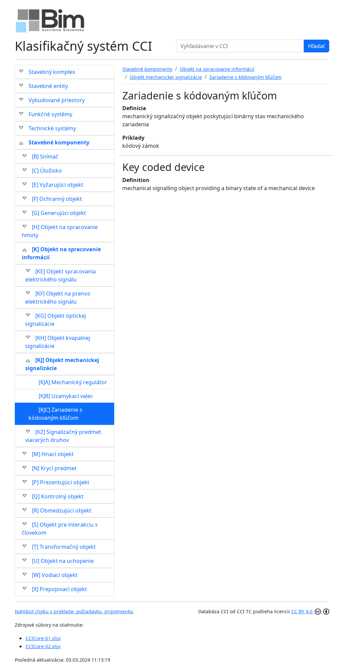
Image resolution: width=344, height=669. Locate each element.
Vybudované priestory (57, 100)
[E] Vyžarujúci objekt (57, 184)
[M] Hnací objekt (53, 454)
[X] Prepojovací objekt (59, 589)
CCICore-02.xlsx (43, 646)
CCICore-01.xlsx (43, 638)
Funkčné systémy (50, 114)
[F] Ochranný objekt (57, 199)
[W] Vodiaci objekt (55, 575)
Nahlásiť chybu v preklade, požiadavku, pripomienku (74, 611)
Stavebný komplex (52, 72)
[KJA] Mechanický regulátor (73, 382)
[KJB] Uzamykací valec (66, 396)
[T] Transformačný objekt (64, 546)
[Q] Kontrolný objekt (58, 496)
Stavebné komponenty (59, 142)
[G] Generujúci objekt (59, 213)
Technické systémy (52, 128)
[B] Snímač (45, 156)
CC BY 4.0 (302, 611)
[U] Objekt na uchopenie (63, 561)
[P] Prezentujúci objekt (60, 482)
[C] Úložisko (47, 170)
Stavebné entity (48, 86)
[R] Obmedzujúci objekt (61, 510)
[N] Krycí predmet (54, 468)
